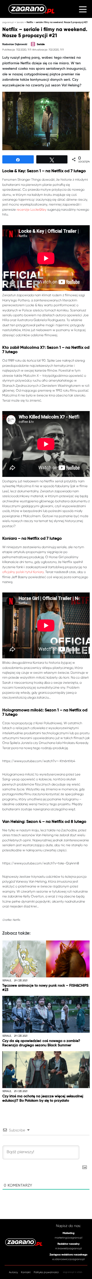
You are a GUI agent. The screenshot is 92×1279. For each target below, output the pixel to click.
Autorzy (13, 1272)
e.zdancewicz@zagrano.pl (68, 1259)
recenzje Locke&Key (32, 209)
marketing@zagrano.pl (68, 1237)
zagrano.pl (8, 22)
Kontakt (26, 1272)
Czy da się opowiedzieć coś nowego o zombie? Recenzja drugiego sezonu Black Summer (41, 1043)
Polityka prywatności (46, 1272)
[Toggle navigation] (83, 9)
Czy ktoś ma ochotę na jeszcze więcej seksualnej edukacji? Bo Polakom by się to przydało (42, 1098)
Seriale (20, 22)
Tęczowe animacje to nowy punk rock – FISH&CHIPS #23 (45, 988)
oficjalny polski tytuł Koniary (23, 572)
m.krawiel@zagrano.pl (68, 1248)
